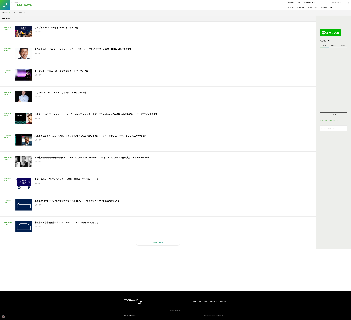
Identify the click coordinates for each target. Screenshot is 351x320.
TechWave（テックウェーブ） (18, 5)
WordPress (218, 316)
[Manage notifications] (3, 316)
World (205, 301)
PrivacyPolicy (223, 301)
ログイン (224, 316)
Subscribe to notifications (329, 120)
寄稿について (213, 301)
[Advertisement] (333, 81)
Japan (200, 301)
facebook (348, 2)
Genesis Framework (209, 316)
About (194, 301)
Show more (158, 242)
